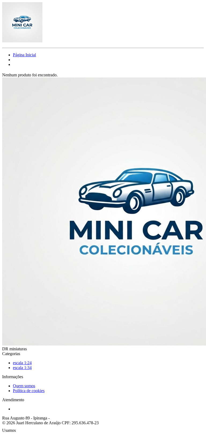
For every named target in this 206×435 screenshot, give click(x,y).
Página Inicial (24, 55)
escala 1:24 (22, 362)
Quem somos (24, 386)
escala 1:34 (22, 367)
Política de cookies (29, 390)
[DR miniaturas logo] (22, 41)
